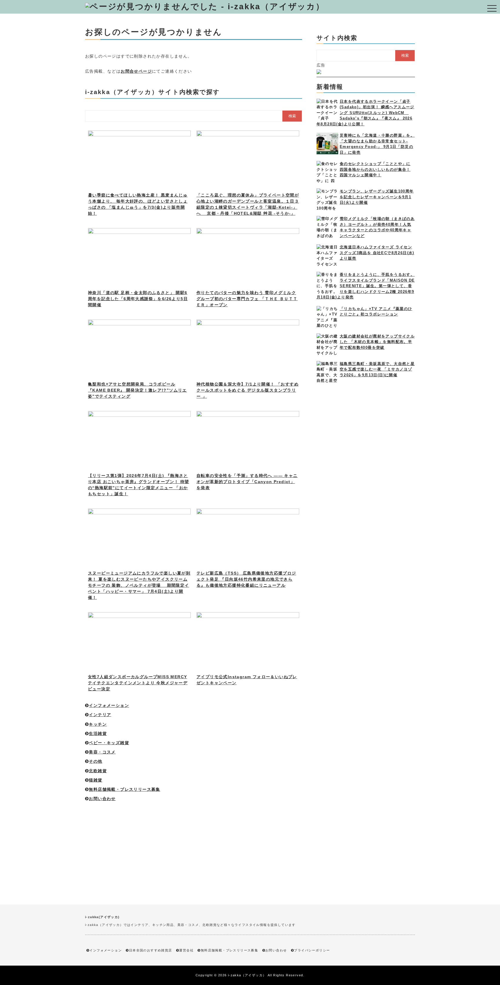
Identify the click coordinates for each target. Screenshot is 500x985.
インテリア (100, 714)
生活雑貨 (98, 733)
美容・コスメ (102, 752)
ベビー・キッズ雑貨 (109, 742)
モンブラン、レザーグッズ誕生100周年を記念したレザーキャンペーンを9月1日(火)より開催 (377, 197)
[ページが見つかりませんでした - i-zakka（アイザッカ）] (205, 6)
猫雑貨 (95, 780)
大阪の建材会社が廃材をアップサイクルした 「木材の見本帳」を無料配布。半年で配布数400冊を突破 (377, 342)
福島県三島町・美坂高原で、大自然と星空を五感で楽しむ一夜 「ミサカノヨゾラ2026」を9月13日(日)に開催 (377, 369)
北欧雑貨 (98, 770)
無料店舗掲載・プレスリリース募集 (124, 789)
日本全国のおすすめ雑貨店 (150, 950)
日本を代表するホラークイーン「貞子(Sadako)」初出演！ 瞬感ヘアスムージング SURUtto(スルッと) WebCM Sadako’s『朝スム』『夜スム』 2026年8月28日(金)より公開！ (365, 112)
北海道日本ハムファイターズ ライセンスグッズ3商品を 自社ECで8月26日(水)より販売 (377, 253)
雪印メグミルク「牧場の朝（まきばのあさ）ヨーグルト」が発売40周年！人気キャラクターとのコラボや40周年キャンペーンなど (377, 227)
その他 (95, 761)
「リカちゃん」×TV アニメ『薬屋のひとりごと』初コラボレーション (376, 312)
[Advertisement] (193, 843)
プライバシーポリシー (312, 950)
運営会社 (186, 950)
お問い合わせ (102, 798)
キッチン (98, 724)
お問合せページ (136, 71)
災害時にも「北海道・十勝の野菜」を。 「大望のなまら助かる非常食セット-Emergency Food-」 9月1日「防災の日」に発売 (377, 144)
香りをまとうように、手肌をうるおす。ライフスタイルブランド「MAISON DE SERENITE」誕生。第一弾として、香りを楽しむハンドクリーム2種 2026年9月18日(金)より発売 (366, 285)
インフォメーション (109, 705)
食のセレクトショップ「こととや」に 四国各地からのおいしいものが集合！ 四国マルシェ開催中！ (375, 169)
